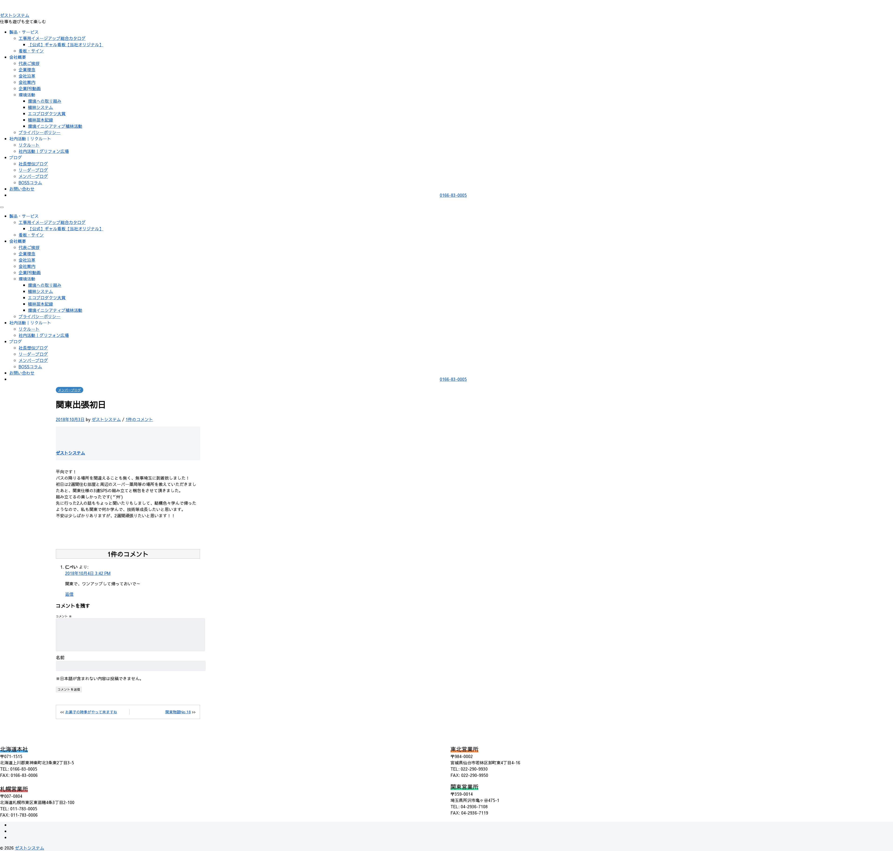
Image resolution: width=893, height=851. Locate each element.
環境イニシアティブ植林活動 (55, 126)
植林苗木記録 (40, 120)
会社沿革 (27, 76)
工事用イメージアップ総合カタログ (52, 38)
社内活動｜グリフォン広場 (44, 151)
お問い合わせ (21, 189)
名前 (60, 657)
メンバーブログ (33, 176)
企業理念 (27, 70)
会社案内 (27, 82)
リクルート (29, 145)
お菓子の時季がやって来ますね (91, 711)
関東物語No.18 (178, 711)
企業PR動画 (30, 88)
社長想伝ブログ (33, 164)
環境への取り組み (44, 101)
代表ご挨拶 (29, 63)
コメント (64, 616)
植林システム (40, 107)
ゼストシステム (14, 15)
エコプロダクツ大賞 (47, 113)
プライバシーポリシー (39, 132)
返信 (69, 594)
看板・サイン (31, 51)
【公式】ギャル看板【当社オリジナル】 (65, 44)
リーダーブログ (33, 170)
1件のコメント (139, 419)
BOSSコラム (30, 182)
